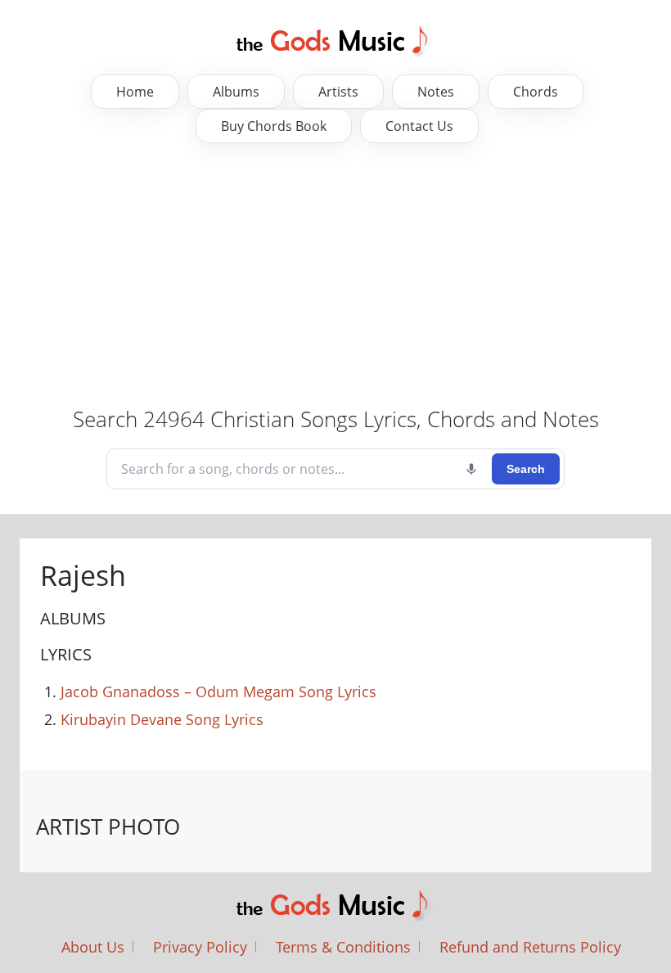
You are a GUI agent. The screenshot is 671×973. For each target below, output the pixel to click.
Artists (338, 92)
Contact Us (419, 126)
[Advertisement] (335, 274)
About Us (92, 947)
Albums (236, 92)
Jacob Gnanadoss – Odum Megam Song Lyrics (218, 691)
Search (526, 468)
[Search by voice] (471, 468)
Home (135, 92)
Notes (435, 92)
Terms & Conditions (343, 947)
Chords (535, 92)
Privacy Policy (200, 947)
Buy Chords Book (273, 126)
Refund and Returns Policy (530, 947)
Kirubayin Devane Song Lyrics (162, 719)
